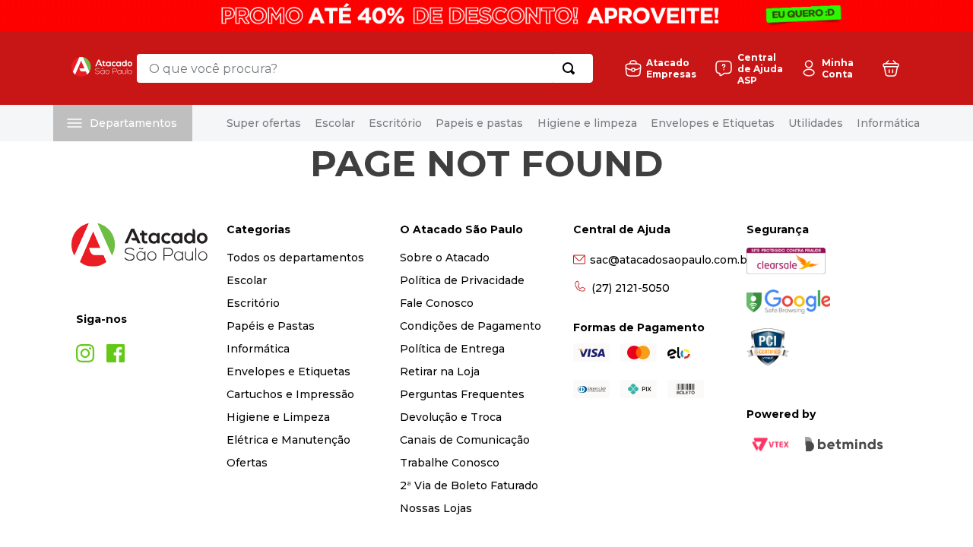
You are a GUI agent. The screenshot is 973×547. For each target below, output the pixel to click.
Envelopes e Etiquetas (713, 123)
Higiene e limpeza (587, 123)
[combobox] (365, 68)
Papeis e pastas (479, 123)
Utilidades (815, 123)
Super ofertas (264, 123)
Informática (888, 123)
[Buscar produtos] (572, 68)
